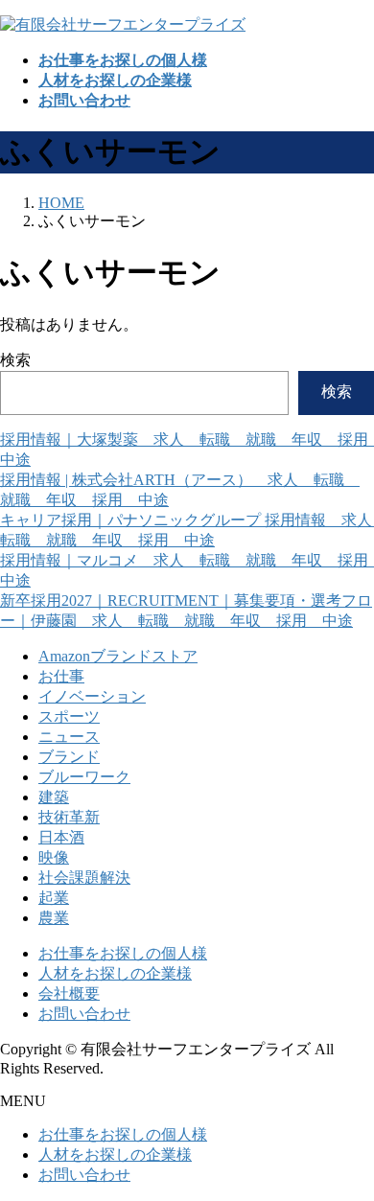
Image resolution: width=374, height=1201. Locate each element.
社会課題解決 (84, 877)
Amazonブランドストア (118, 656)
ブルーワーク (84, 777)
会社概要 (69, 993)
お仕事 (61, 676)
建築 (53, 797)
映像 (53, 857)
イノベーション (92, 696)
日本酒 (61, 837)
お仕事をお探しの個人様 (122, 953)
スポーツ (69, 716)
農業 (53, 918)
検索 (15, 360)
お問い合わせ (84, 1013)
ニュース (69, 736)
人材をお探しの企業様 (115, 973)
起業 (53, 897)
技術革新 (69, 817)
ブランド (69, 757)
